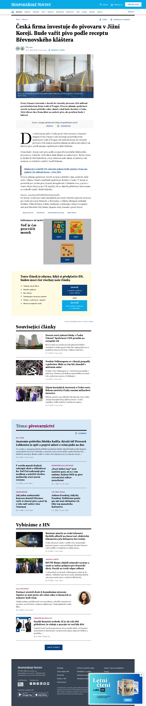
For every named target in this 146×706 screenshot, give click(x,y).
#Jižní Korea (71, 213)
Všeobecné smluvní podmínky (87, 679)
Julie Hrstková (22, 589)
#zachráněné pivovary (56, 213)
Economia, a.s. (32, 671)
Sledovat (49, 126)
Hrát (59, 237)
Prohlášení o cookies (84, 671)
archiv (24, 95)
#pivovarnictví (28, 213)
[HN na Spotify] (44, 683)
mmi (31, 47)
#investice (41, 213)
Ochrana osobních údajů (85, 668)
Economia (60, 675)
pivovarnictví (41, 426)
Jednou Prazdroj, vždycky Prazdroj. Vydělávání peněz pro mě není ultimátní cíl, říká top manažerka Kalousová (66, 501)
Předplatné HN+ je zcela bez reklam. (82, 321)
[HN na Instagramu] (38, 683)
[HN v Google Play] (25, 694)
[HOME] (13, 12)
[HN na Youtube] (48, 683)
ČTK (27, 47)
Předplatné (133, 4)
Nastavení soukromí (84, 675)
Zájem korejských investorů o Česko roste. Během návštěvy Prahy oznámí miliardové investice (68, 390)
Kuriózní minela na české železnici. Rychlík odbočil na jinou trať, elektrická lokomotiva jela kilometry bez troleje (67, 536)
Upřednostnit (66, 126)
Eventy (106, 671)
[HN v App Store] (41, 694)
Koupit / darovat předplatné (114, 668)
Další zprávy (53, 647)
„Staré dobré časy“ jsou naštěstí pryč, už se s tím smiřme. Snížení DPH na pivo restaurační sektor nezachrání (67, 474)
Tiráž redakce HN (63, 671)
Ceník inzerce (61, 682)
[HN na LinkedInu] (41, 683)
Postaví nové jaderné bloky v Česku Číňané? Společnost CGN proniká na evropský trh (65, 338)
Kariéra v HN (61, 679)
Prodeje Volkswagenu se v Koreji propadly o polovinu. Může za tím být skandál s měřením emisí (68, 364)
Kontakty (60, 668)
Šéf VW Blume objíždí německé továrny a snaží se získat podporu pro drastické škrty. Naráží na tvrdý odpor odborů (67, 566)
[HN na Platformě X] (31, 683)
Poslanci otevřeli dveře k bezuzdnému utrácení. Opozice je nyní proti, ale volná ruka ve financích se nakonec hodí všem (43, 595)
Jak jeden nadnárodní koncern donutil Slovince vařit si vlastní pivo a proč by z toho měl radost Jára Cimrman (31, 501)
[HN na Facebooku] (34, 683)
